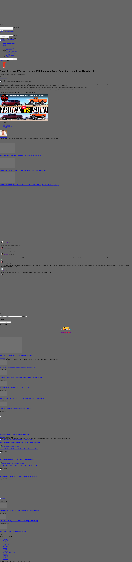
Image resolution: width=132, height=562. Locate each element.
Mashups (7, 56)
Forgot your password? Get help (7, 31)
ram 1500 (5, 127)
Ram (4, 66)
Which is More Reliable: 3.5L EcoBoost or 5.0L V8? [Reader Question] (20, 510)
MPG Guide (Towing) (10, 52)
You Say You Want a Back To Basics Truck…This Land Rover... (18, 367)
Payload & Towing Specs (11, 51)
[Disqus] (66, 257)
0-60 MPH (8, 54)
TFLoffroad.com (6, 557)
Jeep (4, 64)
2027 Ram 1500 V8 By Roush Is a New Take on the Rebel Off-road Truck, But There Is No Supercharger (29, 185)
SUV (4, 67)
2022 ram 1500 (6, 124)
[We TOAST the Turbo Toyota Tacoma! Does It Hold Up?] (3, 406)
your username (16, 27)
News (4, 65)
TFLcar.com (5, 556)
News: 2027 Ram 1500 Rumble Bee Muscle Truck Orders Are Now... (19, 449)
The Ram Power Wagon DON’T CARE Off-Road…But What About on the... (22, 398)
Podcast (4, 45)
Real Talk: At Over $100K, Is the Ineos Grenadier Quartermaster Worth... (21, 388)
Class (4, 60)
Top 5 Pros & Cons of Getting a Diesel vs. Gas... (13, 531)
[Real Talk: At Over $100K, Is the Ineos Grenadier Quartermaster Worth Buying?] (3, 385)
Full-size (4, 62)
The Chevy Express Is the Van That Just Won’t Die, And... (16, 355)
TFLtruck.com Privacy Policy (9, 552)
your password (16, 28)
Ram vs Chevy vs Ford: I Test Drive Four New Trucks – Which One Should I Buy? (23, 170)
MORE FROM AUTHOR (17, 140)
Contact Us (5, 555)
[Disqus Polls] (66, 222)
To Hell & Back (9, 49)
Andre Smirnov (3, 78)
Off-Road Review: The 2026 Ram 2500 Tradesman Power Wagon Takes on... (21, 377)
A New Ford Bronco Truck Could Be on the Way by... (15, 434)
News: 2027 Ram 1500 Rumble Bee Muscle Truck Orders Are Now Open (20, 155)
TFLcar (4, 44)
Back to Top (5, 559)
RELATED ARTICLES (5, 140)
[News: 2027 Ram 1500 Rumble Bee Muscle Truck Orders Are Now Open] (7, 153)
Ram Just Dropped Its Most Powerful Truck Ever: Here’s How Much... (20, 466)
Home (1, 60)
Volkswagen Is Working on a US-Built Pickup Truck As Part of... (18, 476)
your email (15, 35)
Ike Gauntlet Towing (10, 55)
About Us (5, 554)
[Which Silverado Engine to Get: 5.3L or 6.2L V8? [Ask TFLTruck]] (3, 518)
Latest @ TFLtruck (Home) (9, 43)
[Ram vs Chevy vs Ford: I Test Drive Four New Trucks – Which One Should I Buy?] (7, 167)
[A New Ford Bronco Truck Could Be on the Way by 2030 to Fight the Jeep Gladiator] (11, 431)
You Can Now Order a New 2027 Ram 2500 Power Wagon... (17, 459)
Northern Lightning (10, 48)
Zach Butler (2, 358)
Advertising (5, 551)
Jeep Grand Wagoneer (7, 126)
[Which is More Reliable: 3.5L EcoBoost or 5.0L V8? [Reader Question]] (3, 507)
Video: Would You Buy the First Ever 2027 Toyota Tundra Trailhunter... (20, 442)
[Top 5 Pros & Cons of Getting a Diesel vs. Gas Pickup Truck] (3, 528)
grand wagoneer (6, 125)
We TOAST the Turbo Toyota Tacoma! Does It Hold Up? (16, 408)
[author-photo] (3, 135)
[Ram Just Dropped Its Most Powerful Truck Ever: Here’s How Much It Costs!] (12, 463)
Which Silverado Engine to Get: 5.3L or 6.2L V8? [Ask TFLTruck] (19, 521)
